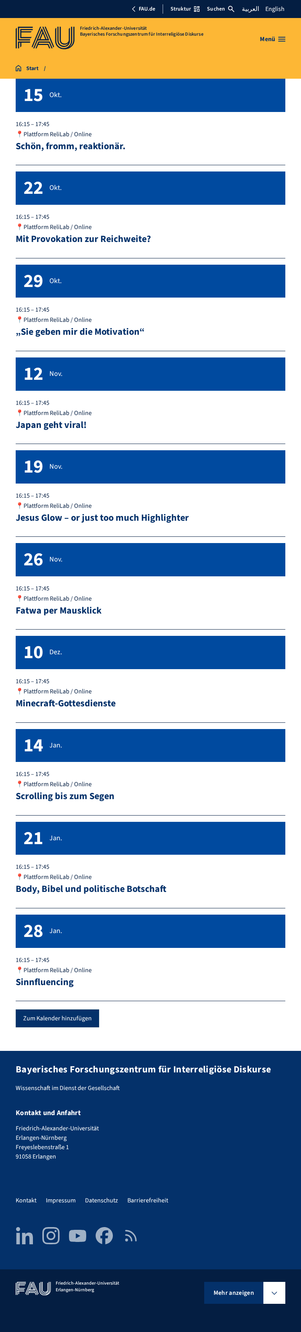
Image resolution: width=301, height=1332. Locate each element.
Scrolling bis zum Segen (65, 796)
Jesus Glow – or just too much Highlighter (102, 518)
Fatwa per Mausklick (59, 610)
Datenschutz (101, 1200)
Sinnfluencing (45, 982)
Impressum (61, 1200)
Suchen (216, 9)
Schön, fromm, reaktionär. (70, 146)
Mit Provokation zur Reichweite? (83, 239)
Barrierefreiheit (147, 1200)
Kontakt (26, 1200)
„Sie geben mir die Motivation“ (80, 332)
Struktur (180, 9)
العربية (250, 9)
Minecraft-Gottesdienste (66, 703)
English (275, 9)
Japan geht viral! (51, 425)
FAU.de (147, 9)
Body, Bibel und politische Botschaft (91, 889)
